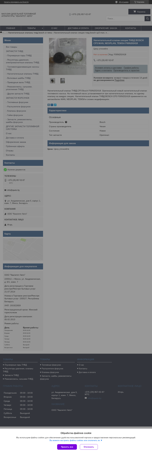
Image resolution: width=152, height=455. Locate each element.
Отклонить (89, 447)
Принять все (67, 447)
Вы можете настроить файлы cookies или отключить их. (75, 440)
